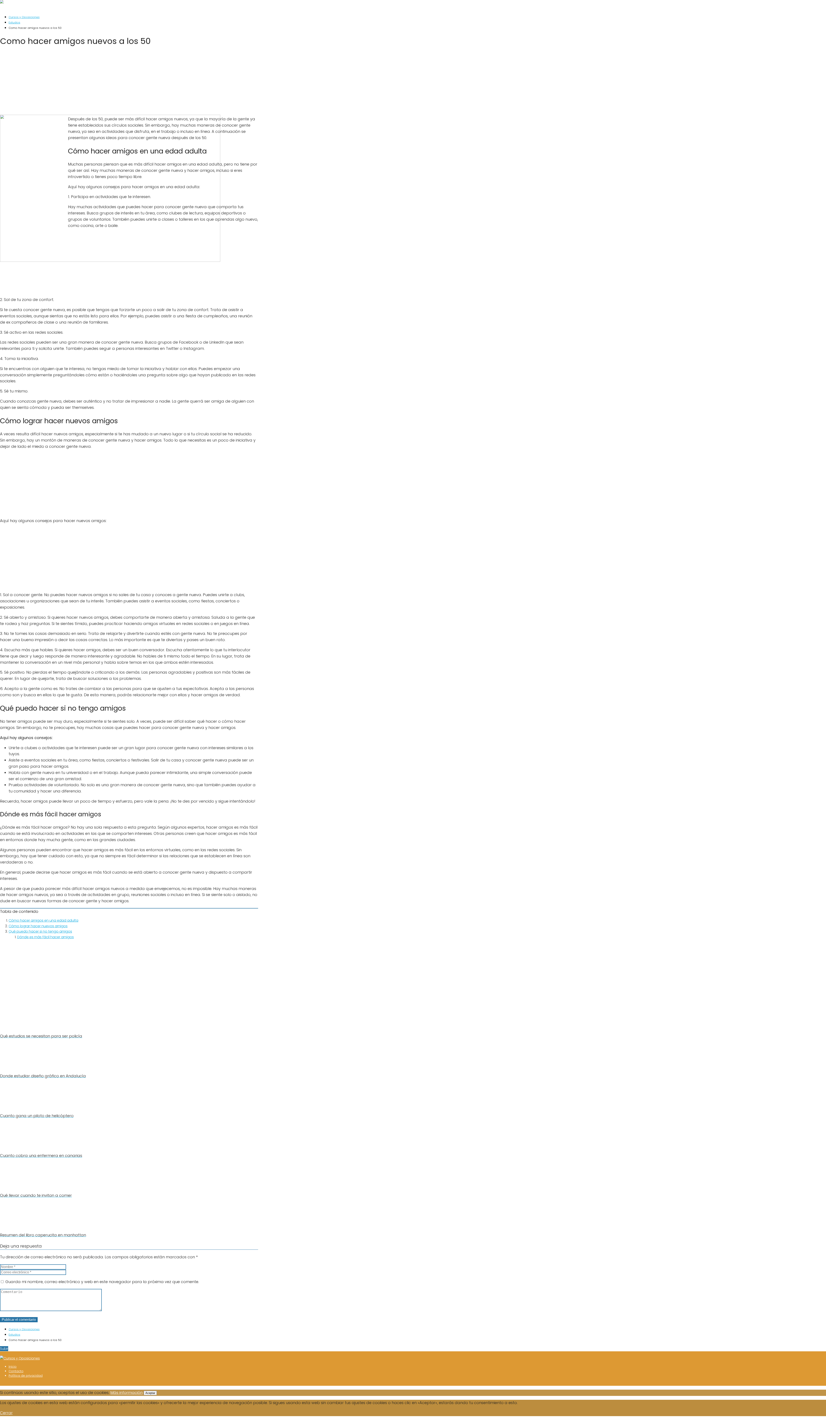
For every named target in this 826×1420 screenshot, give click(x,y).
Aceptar (150, 1393)
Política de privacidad (26, 1375)
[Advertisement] (129, 82)
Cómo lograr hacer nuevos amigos (38, 926)
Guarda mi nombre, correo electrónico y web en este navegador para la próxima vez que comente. (102, 1281)
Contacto (16, 1371)
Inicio (13, 1366)
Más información (126, 1392)
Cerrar (6, 1412)
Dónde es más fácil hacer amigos (45, 937)
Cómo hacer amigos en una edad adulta (43, 920)
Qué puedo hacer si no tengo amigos (40, 931)
